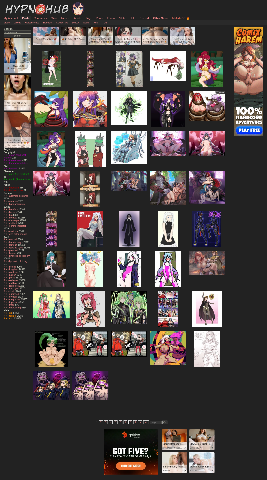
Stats (122, 18)
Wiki (53, 18)
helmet (13, 253)
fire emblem (15, 160)
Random (47, 22)
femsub (13, 245)
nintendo (14, 168)
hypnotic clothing (18, 261)
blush (12, 212)
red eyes (14, 280)
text (11, 318)
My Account (11, 18)
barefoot (14, 209)
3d (11, 313)
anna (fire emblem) (19, 174)
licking (13, 266)
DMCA (75, 22)
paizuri (13, 275)
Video (7, 22)
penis (12, 277)
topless (13, 302)
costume (14, 231)
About (86, 22)
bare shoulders (17, 204)
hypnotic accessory (19, 255)
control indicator (17, 225)
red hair (13, 283)
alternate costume (18, 195)
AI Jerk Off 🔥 (181, 18)
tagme (13, 315)
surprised (14, 294)
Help (132, 18)
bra (11, 215)
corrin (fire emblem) (19, 179)
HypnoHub (14, 4)
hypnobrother (16, 190)
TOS (104, 22)
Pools (99, 18)
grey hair (14, 250)
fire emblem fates (18, 163)
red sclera (14, 285)
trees (12, 305)
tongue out (15, 299)
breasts (13, 217)
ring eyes (14, 288)
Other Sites (160, 18)
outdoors (14, 272)
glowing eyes (16, 247)
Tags (89, 18)
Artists (78, 18)
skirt (12, 291)
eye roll (13, 239)
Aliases (65, 18)
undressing (15, 307)
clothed (13, 223)
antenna (13, 201)
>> (146, 422)
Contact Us (62, 22)
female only (15, 242)
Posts (25, 18)
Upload (17, 22)
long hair (14, 269)
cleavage (14, 220)
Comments (40, 18)
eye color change (18, 234)
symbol (13, 296)
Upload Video (32, 22)
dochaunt (14, 187)
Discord (144, 18)
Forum (111, 18)
